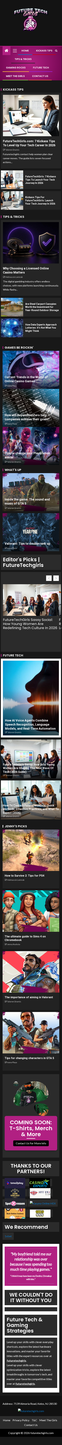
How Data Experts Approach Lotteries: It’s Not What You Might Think (41, 327)
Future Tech (41, 67)
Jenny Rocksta (13, 944)
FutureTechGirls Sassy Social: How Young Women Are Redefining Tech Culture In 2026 (30, 624)
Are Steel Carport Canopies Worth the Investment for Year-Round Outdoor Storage (42, 307)
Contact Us (40, 76)
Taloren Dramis (12, 149)
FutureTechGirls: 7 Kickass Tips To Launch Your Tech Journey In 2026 (40, 179)
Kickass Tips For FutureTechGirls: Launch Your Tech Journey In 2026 (40, 200)
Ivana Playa (12, 385)
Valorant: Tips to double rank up (27, 543)
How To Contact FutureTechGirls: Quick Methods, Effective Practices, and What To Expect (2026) (31, 809)
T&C (34, 1420)
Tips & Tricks (23, 59)
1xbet (8, 1236)
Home (25, 50)
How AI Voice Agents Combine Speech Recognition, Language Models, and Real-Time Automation (30, 724)
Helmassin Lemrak (14, 277)
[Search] (56, 50)
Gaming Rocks (16, 67)
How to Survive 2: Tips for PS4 (24, 875)
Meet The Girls (15, 76)
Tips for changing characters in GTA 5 (29, 1058)
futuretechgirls (16, 1360)
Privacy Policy (21, 1420)
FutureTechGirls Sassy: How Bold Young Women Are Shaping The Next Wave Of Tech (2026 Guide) (29, 768)
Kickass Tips (44, 50)
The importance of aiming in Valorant (29, 997)
